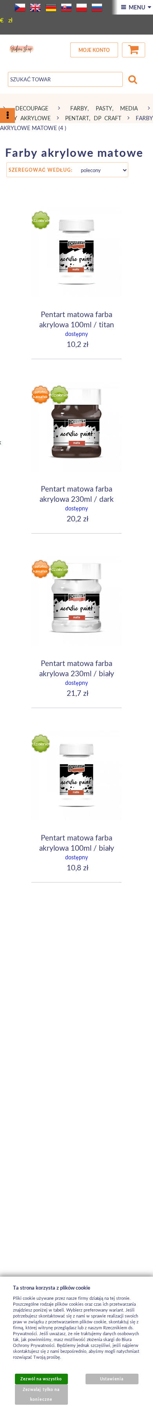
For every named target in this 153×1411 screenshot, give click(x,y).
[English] (35, 7)
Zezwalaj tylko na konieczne (41, 1394)
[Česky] (20, 7)
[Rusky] (97, 7)
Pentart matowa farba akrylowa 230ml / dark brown (77, 498)
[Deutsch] (51, 7)
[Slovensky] (66, 7)
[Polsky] (81, 7)
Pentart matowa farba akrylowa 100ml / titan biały (76, 324)
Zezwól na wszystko (41, 1378)
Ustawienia (112, 1378)
